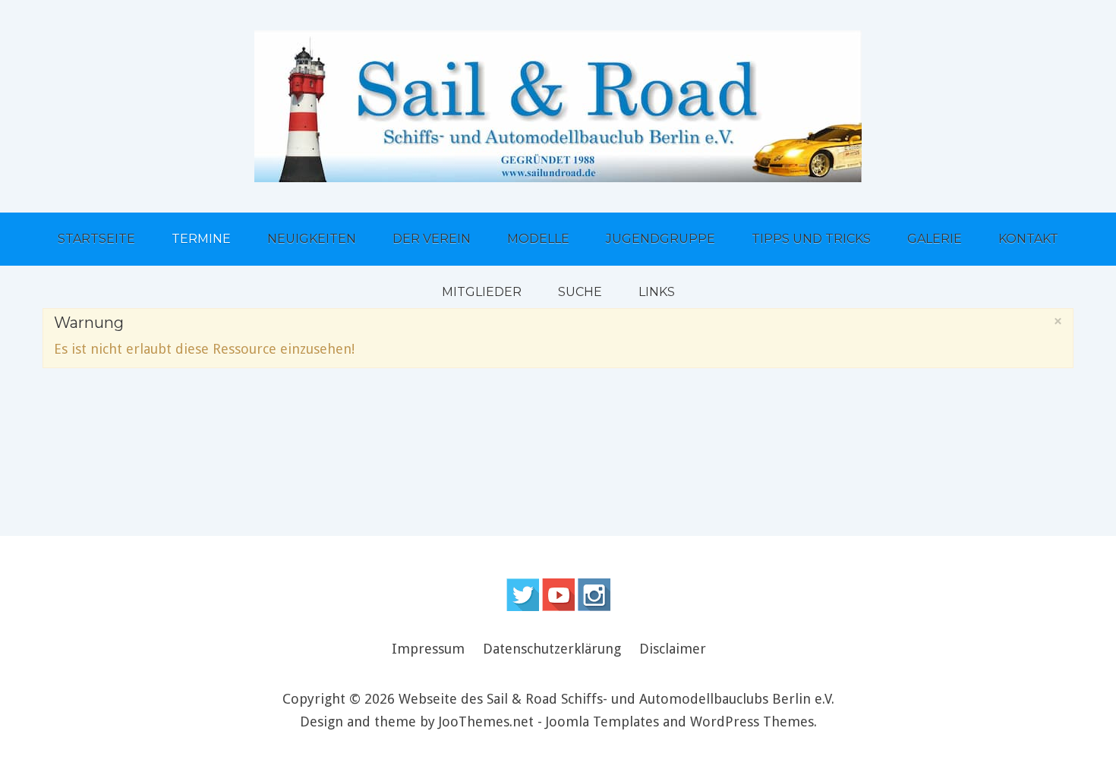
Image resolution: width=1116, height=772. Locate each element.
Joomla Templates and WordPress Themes (680, 721)
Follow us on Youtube (558, 594)
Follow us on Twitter (522, 594)
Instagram (594, 594)
